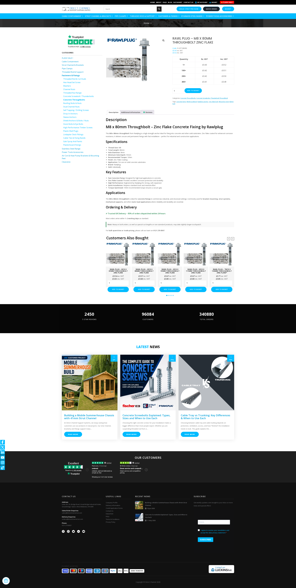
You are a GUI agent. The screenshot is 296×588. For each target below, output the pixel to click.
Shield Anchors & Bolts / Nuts (76, 120)
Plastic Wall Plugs (70, 131)
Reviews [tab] (148, 112)
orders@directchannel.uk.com (72, 519)
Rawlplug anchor (202, 102)
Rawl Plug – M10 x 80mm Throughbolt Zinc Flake (144, 271)
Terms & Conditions (112, 519)
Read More (73, 434)
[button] (163, 40)
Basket (214, 2)
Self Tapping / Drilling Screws (76, 110)
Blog (170, 2)
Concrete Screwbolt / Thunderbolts (78, 96)
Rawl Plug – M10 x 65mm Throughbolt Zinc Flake (118, 271)
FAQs (165, 2)
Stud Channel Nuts (71, 106)
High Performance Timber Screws (77, 127)
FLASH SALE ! (67, 58)
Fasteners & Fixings (168, 16)
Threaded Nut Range (72, 93)
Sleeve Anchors (69, 117)
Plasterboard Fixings (72, 145)
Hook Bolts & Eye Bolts (73, 124)
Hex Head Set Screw (71, 82)
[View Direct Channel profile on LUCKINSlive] (221, 569)
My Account (202, 2)
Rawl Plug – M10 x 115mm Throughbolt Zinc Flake (196, 271)
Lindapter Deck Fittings (73, 134)
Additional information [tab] (130, 112)
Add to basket (193, 91)
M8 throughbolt (192, 102)
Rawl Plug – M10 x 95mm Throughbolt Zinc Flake (170, 271)
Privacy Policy (110, 522)
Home (152, 2)
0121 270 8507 (66, 525)
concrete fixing (181, 102)
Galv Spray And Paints (72, 141)
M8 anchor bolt (224, 102)
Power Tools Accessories (219, 16)
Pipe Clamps (121, 16)
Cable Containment (72, 16)
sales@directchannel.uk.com (72, 513)
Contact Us (188, 2)
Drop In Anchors (70, 113)
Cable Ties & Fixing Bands (74, 138)
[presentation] (228, 238)
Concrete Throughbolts (74, 99)
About (159, 2)
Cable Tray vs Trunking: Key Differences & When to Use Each (205, 416)
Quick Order (211, 9)
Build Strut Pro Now (189, 9)
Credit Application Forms (114, 508)
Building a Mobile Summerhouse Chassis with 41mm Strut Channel (89, 416)
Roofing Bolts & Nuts (72, 103)
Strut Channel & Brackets (98, 16)
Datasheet (177, 2)
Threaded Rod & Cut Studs (74, 79)
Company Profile (111, 503)
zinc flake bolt (213, 102)
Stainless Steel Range (192, 16)
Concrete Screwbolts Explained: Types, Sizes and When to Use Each (146, 416)
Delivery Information (113, 505)
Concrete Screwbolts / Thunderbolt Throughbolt (212, 98)
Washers (67, 86)
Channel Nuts (69, 89)
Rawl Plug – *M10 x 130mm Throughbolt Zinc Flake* (222, 271)
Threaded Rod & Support (142, 16)
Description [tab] (113, 112)
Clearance (66, 162)
